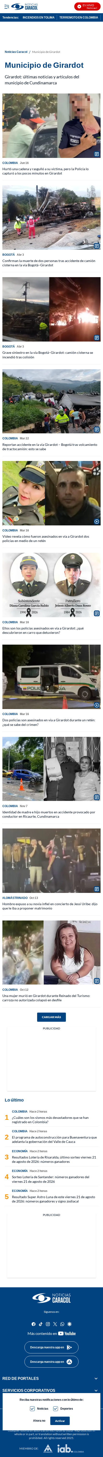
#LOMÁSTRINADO (15, 898)
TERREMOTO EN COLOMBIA (78, 17)
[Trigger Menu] (6, 6)
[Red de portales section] (96, 1378)
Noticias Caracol (16, 52)
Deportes (66, 1408)
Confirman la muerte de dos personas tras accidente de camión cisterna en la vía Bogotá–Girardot (48, 263)
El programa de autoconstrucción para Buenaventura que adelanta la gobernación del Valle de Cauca (54, 1139)
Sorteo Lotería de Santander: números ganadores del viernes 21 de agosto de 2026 (50, 1179)
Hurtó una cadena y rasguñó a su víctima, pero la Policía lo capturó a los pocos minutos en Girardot (45, 171)
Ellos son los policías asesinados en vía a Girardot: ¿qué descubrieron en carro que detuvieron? (43, 630)
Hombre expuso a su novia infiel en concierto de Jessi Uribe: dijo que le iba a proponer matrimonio (49, 906)
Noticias (42, 1408)
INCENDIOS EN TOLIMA (39, 17)
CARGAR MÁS (51, 1017)
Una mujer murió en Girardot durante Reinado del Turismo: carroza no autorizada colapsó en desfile (46, 998)
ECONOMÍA (20, 1151)
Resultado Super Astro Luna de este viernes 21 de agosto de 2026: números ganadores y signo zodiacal (53, 1199)
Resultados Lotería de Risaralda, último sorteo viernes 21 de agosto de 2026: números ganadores (54, 1159)
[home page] (51, 1298)
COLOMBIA (10, 163)
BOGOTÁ (8, 254)
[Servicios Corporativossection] (96, 1390)
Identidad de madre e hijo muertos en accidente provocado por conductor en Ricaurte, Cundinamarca (48, 814)
